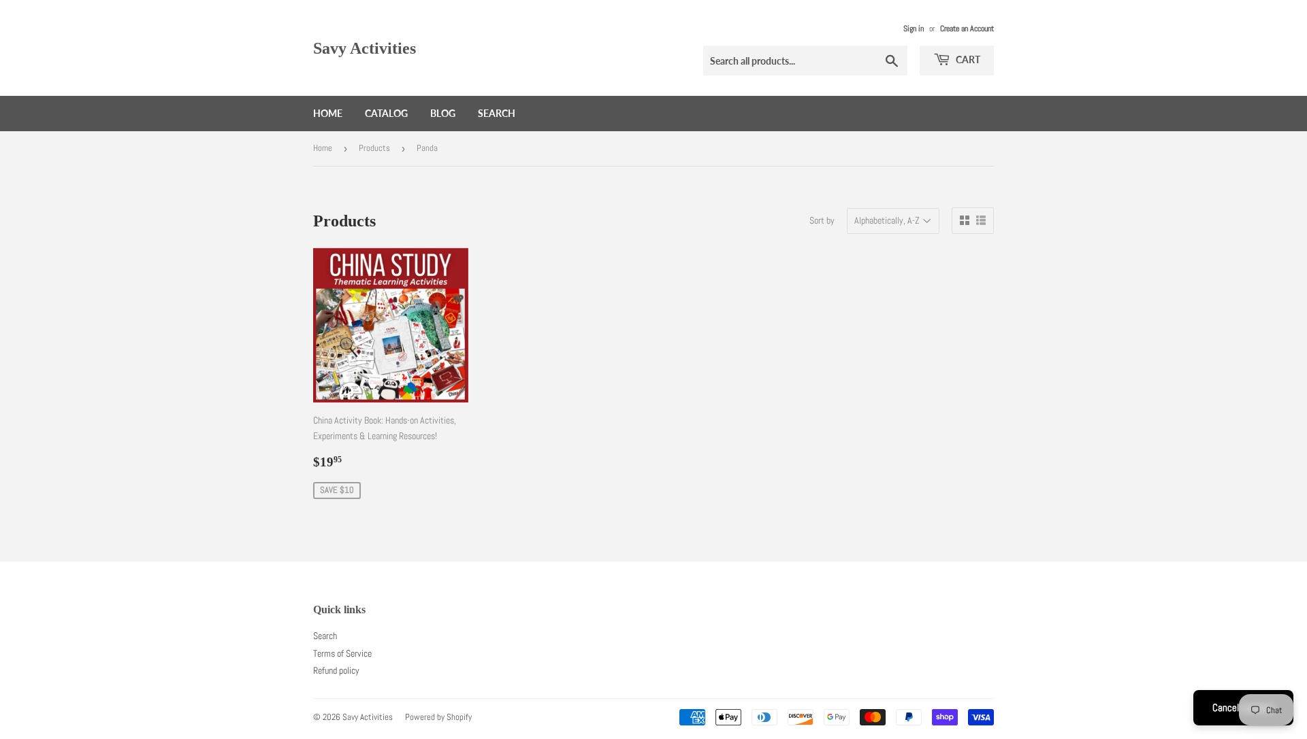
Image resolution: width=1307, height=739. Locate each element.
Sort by (822, 220)
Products (374, 148)
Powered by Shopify (438, 717)
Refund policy (336, 670)
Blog (442, 113)
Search (496, 113)
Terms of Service (342, 653)
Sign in (913, 28)
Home (327, 113)
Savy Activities (364, 48)
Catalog (386, 113)
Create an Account (967, 28)
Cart (967, 59)
